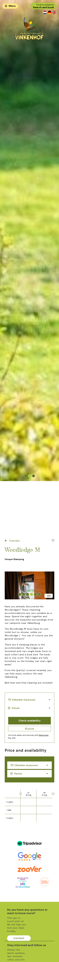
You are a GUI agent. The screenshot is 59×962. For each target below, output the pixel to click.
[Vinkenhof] (29, 28)
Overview (14, 540)
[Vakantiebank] (22, 882)
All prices (29, 728)
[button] (26, 476)
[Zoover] (29, 869)
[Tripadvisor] (29, 843)
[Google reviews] (29, 856)
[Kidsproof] (44, 881)
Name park (43, 735)
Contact (18, 938)
